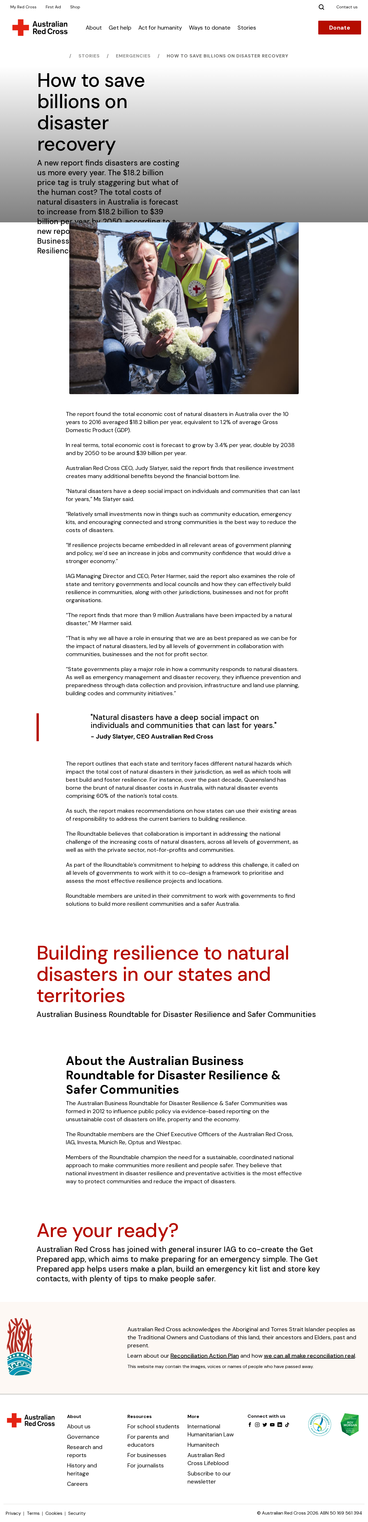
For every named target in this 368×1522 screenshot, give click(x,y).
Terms (33, 1513)
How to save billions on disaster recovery (227, 56)
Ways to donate (210, 27)
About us (79, 1426)
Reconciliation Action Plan (204, 1355)
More (193, 1416)
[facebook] (250, 1425)
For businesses (146, 1455)
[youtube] (272, 1425)
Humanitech (203, 1444)
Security (77, 1513)
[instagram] (257, 1425)
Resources (139, 1416)
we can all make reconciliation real (309, 1355)
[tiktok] (287, 1425)
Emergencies (133, 56)
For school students (153, 1426)
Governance (83, 1436)
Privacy (13, 1513)
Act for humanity (160, 27)
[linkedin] (279, 1425)
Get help (120, 27)
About (94, 27)
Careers (77, 1484)
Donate (339, 27)
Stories (246, 27)
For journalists (145, 1465)
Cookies (53, 1513)
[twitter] (264, 1425)
